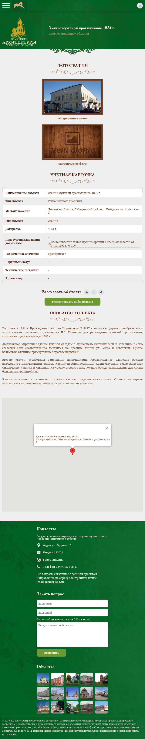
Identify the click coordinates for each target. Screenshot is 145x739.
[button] (72, 451)
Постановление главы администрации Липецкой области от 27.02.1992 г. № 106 (92, 243)
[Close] (106, 428)
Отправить (51, 652)
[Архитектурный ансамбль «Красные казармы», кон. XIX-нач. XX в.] (57, 679)
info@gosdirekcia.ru (50, 582)
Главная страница (61, 33)
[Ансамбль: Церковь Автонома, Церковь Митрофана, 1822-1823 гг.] (86, 693)
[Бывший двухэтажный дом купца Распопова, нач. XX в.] (101, 707)
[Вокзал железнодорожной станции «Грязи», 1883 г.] (43, 693)
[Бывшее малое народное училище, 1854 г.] (86, 707)
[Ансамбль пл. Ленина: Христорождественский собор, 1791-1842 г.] (43, 707)
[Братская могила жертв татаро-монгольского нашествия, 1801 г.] (72, 679)
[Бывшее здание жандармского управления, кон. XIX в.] (86, 679)
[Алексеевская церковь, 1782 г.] (43, 679)
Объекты (83, 33)
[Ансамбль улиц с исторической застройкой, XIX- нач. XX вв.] (57, 693)
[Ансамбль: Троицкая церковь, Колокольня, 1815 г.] (72, 693)
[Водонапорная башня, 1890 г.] (101, 679)
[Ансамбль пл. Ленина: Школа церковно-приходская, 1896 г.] (101, 693)
